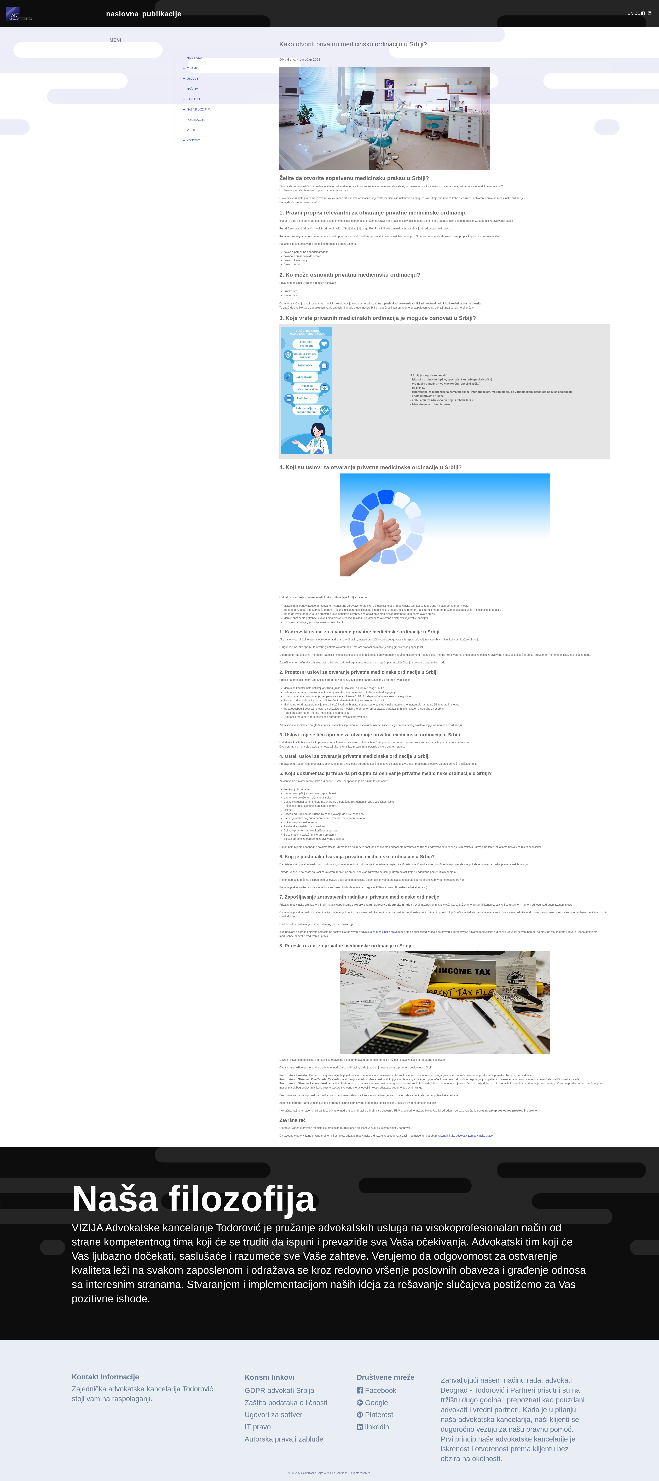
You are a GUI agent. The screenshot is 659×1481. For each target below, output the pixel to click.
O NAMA (192, 68)
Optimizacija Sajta (312, 1473)
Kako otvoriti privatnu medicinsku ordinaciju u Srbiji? (353, 44)
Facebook (380, 1390)
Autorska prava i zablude (284, 1439)
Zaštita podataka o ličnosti (286, 1403)
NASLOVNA (194, 58)
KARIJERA (194, 99)
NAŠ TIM (192, 89)
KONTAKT (193, 140)
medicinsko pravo (387, 931)
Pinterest (379, 1415)
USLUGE (192, 78)
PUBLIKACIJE (196, 119)
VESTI (191, 130)
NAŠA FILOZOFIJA (199, 109)
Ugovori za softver (273, 1415)
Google (376, 1403)
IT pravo (258, 1427)
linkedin (377, 1427)
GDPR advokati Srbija (279, 1390)
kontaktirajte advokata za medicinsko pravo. (466, 1135)
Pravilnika (299, 742)
